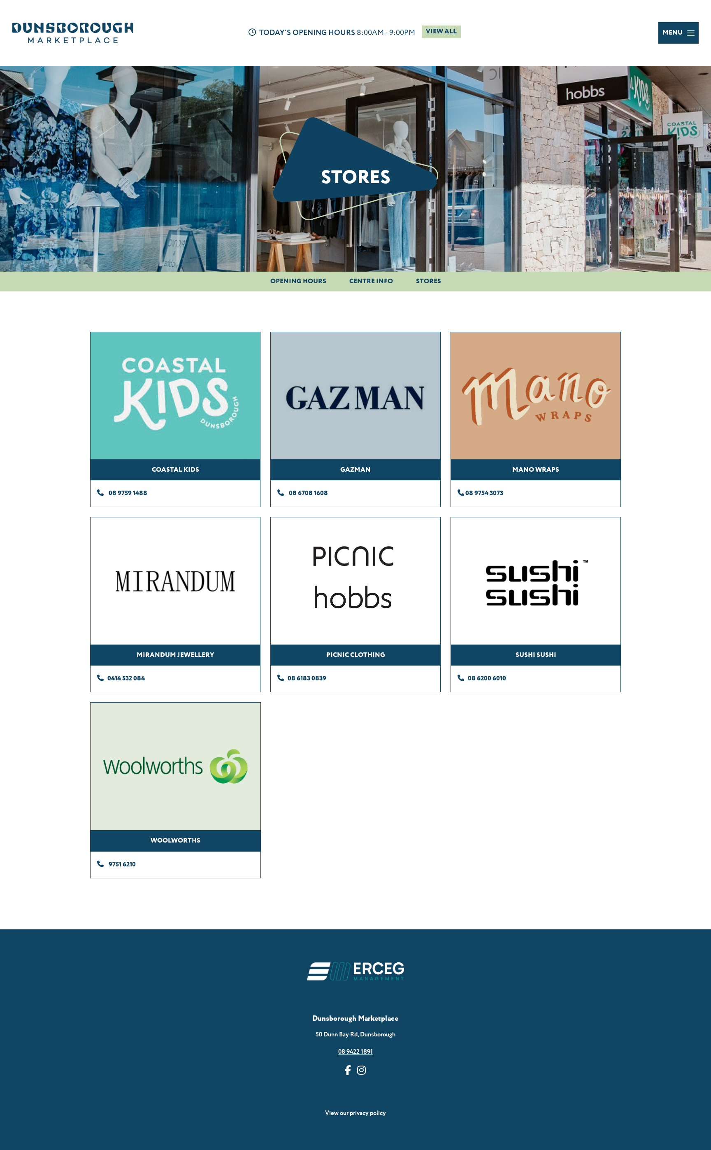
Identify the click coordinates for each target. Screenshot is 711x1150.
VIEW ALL (441, 31)
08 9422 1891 (355, 1052)
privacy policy (368, 1113)
